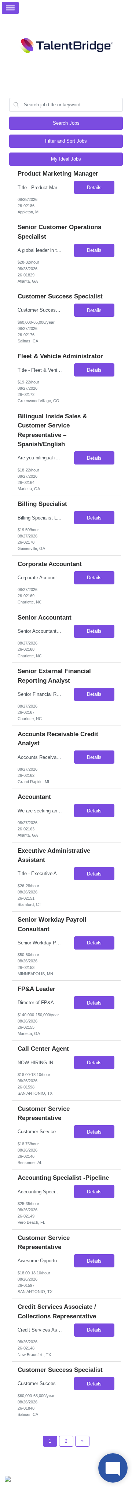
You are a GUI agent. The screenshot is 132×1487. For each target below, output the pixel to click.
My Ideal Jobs (66, 159)
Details (94, 187)
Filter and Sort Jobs (66, 141)
